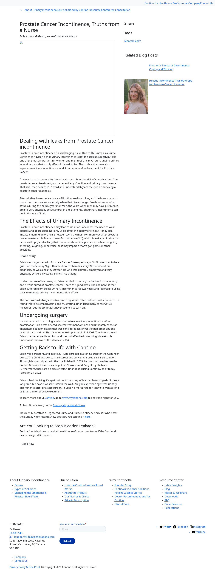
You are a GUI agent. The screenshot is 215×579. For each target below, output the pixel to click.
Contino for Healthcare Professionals (166, 3)
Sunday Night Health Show (69, 405)
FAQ (166, 500)
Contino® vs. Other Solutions (131, 489)
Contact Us (206, 3)
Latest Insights (173, 485)
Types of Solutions (25, 489)
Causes (18, 485)
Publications (171, 508)
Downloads (171, 496)
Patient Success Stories (128, 492)
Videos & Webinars (175, 492)
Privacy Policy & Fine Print (24, 567)
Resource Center (99, 10)
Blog (167, 489)
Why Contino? (81, 10)
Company (194, 3)
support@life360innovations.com (35, 537)
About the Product (76, 492)
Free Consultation (119, 10)
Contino (49, 398)
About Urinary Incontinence (41, 10)
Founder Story (122, 485)
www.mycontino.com (75, 398)
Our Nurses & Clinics (77, 496)
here (88, 416)
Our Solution (65, 10)
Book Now (28, 444)
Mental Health (132, 41)
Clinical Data (121, 504)
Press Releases (173, 504)
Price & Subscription (77, 500)
